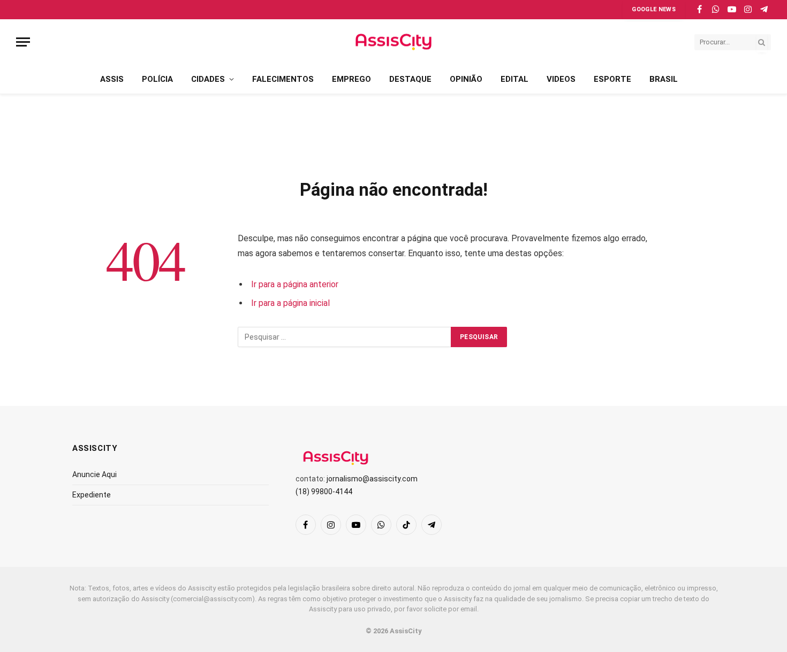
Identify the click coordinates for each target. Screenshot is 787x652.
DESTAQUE (410, 79)
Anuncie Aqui (94, 474)
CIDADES (208, 79)
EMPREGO (351, 79)
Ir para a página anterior (294, 284)
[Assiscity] (393, 42)
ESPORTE (612, 79)
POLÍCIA (157, 79)
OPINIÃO (466, 79)
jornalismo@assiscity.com (372, 478)
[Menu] (23, 42)
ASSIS (112, 79)
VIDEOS (561, 79)
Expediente (91, 494)
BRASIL (663, 79)
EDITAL (514, 79)
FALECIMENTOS (283, 79)
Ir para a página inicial (290, 303)
